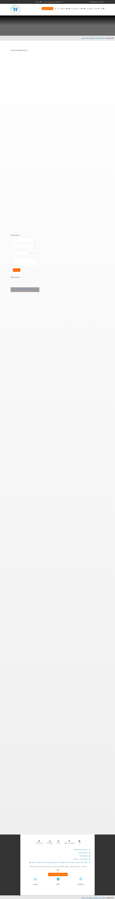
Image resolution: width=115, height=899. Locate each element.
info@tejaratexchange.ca (93, 1)
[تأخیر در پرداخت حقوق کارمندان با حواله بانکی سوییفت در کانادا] (25, 287)
